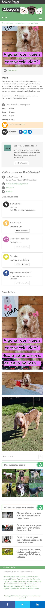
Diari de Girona (9, 576)
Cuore (36, 588)
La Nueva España (8, 567)
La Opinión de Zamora (17, 584)
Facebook (9, 191)
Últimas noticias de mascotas (19, 507)
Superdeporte (14, 588)
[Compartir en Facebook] (7, 604)
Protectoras (9, 23)
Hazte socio (15, 222)
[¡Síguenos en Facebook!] (6, 274)
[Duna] (36, 490)
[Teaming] (6, 257)
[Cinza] (9, 490)
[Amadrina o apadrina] (6, 240)
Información (25, 579)
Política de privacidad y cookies (21, 596)
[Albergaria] (22, 9)
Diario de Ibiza (20, 576)
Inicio (4, 17)
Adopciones (34, 23)
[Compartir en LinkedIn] (37, 604)
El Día (6, 584)
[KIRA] (36, 476)
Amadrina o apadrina (19, 239)
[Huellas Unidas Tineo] (7, 148)
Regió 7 (6, 588)
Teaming (14, 256)
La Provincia (30, 584)
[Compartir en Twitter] (22, 604)
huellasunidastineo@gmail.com (17, 184)
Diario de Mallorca (32, 576)
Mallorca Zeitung (30, 586)
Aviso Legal (7, 596)
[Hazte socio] (6, 224)
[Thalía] (22, 490)
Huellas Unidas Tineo (21, 23)
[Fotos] (22, 46)
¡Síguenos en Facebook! (20, 272)
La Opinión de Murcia (33, 581)
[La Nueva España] (11, 2)
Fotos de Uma (12, 70)
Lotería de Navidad (26, 588)
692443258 (10, 187)
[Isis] (9, 476)
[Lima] (22, 476)
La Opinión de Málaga (17, 581)
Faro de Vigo (15, 579)
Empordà (7, 579)
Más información (22, 163)
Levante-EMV (19, 586)
